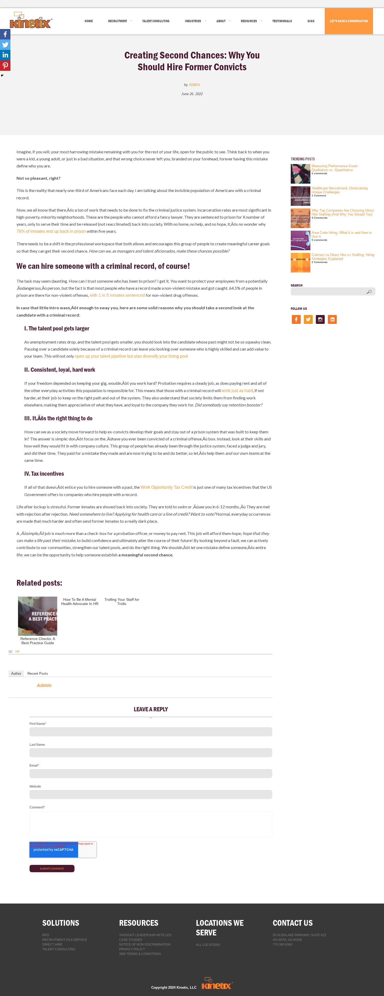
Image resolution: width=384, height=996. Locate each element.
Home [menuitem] (89, 21)
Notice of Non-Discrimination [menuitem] (144, 944)
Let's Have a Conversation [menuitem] (349, 21)
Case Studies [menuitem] (130, 940)
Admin (194, 85)
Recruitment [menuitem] (117, 21)
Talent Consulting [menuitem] (156, 21)
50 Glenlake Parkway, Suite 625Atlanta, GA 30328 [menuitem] (299, 937)
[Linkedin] (5, 55)
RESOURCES (138, 923)
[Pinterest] (5, 65)
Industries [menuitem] (193, 21)
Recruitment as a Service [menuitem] (64, 940)
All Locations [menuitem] (208, 945)
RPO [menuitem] (45, 935)
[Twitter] (5, 44)
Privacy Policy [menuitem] (132, 949)
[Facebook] (5, 34)
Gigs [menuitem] (311, 21)
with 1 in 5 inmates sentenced (117, 295)
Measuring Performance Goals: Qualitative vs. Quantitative (335, 168)
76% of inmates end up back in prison (51, 231)
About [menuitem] (221, 21)
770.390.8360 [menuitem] (283, 944)
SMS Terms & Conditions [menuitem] (140, 954)
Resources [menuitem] (249, 21)
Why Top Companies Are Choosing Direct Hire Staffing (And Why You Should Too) (343, 212)
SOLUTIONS (60, 923)
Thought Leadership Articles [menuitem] (145, 935)
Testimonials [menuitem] (282, 21)
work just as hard (237, 390)
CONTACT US (293, 923)
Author (16, 673)
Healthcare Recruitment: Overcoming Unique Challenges (340, 190)
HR (17, 651)
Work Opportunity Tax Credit (167, 487)
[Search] (369, 292)
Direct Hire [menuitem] (52, 944)
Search (296, 285)
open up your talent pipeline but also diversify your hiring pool (131, 356)
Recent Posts (37, 673)
